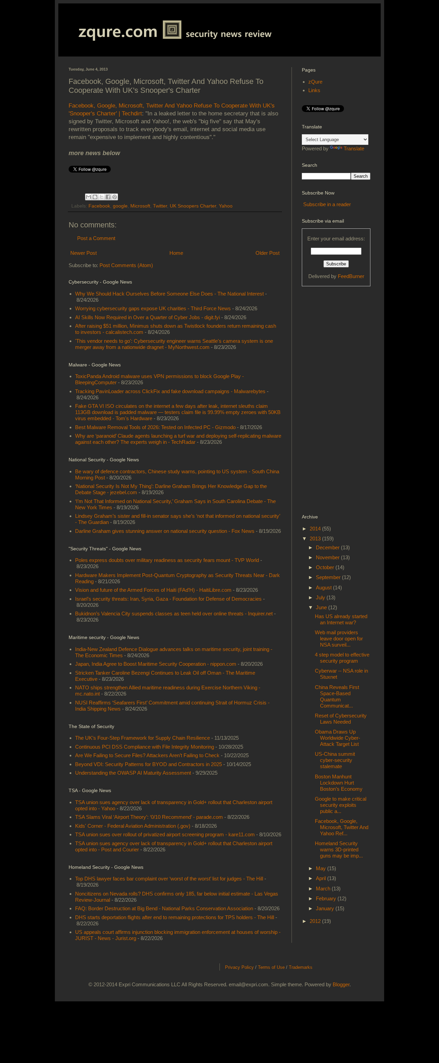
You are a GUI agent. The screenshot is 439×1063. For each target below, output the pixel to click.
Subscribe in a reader (327, 204)
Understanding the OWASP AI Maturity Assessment (133, 773)
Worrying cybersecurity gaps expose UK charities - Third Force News (153, 308)
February (326, 898)
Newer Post (83, 253)
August (324, 587)
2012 (316, 921)
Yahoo (226, 206)
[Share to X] (101, 196)
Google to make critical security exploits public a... (340, 805)
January (325, 908)
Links (314, 90)
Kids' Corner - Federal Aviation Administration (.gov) (132, 826)
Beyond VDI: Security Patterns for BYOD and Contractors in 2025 (148, 764)
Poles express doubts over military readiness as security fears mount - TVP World (167, 560)
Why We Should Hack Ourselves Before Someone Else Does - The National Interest (169, 294)
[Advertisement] (329, 399)
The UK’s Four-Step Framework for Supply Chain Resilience (142, 738)
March (324, 888)
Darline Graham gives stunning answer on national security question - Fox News (164, 531)
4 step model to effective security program (342, 658)
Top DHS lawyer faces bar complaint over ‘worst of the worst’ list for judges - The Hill (169, 878)
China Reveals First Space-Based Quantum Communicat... (337, 696)
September (329, 577)
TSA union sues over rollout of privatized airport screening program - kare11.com (165, 834)
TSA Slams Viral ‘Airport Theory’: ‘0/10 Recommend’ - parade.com (149, 817)
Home (176, 253)
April (321, 878)
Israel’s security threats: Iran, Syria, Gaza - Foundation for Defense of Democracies (168, 599)
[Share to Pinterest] (114, 196)
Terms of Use (271, 967)
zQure (315, 82)
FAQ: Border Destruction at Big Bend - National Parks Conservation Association (164, 908)
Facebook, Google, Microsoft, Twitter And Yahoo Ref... (341, 827)
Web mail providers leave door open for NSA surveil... (339, 638)
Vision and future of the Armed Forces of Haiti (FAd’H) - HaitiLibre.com (153, 590)
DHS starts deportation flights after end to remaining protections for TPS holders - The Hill (174, 917)
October (325, 567)
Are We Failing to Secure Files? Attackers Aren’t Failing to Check (147, 755)
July (321, 597)
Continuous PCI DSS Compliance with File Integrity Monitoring (144, 747)
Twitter (160, 206)
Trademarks (300, 967)
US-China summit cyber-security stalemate (335, 760)
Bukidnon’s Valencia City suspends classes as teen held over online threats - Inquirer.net (174, 613)
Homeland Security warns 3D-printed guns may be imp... (339, 849)
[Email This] (88, 196)
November (328, 557)
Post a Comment (96, 238)
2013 (316, 538)
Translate (354, 148)
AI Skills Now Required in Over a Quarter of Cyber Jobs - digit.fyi (147, 317)
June (322, 607)
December (328, 547)
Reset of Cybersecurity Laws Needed (341, 719)
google (120, 206)
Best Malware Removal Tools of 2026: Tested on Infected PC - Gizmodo (155, 427)
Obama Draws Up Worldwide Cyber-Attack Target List (337, 738)
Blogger (341, 984)
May (321, 868)
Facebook (99, 206)
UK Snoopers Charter (193, 206)
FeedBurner (351, 276)
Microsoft (140, 206)
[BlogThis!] (95, 196)
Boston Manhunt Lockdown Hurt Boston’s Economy (339, 783)
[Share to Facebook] (108, 196)
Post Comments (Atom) (126, 265)
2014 (316, 529)
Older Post (268, 253)
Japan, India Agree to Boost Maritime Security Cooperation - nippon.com (155, 664)
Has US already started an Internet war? (341, 619)
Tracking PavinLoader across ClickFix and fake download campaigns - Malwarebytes (170, 391)
